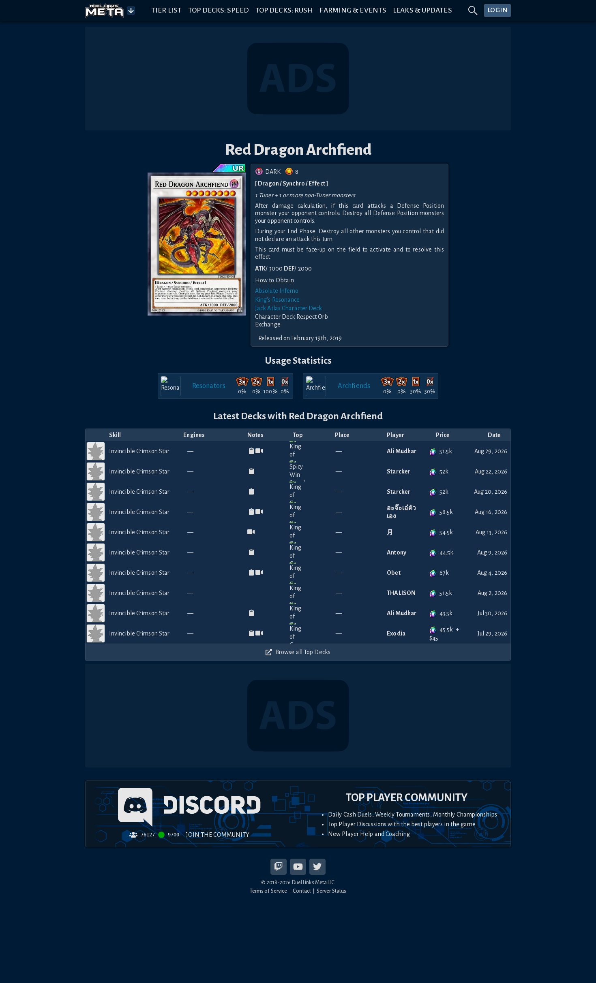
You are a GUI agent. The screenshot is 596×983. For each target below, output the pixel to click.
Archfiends (354, 386)
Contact (302, 891)
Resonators (208, 386)
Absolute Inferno (277, 291)
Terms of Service (268, 891)
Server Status (331, 891)
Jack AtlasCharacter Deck (288, 308)
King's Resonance (277, 299)
